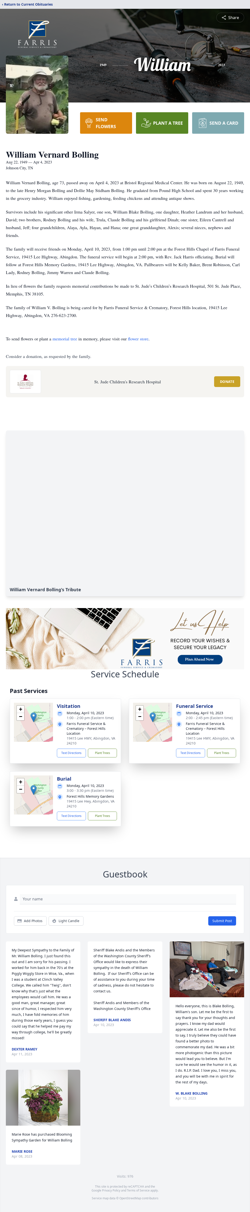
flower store (138, 339)
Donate (227, 381)
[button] (34, 717)
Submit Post (222, 920)
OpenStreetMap (130, 1198)
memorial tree (64, 339)
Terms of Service (138, 1190)
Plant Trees (102, 753)
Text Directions (71, 753)
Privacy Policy (111, 1190)
